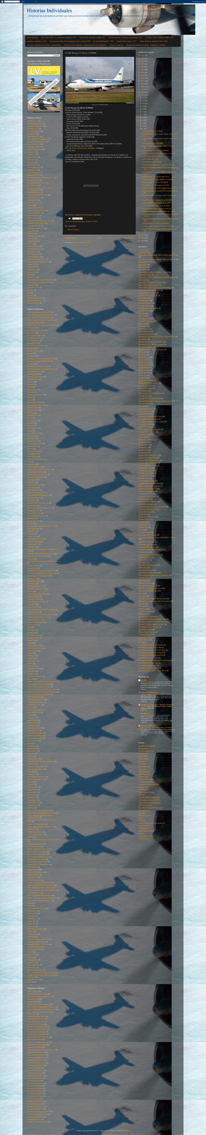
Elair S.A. (30, 591)
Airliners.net (142, 761)
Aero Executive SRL (34, 338)
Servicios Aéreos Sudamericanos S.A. (40, 280)
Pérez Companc (32, 787)
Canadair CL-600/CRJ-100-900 (149, 398)
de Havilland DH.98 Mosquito (148, 663)
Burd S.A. (30, 523)
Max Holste (142, 562)
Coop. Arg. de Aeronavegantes (37, 556)
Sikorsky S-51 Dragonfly (146, 616)
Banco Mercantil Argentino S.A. (37, 503)
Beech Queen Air (144, 331)
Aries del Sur (31, 464)
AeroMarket (145, 713)
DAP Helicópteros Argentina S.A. (38, 576)
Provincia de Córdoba (34, 1073)
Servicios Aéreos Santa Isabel (37, 862)
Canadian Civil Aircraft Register (148, 784)
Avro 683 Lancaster (145, 303)
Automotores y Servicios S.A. (37, 474)
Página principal (32, 37)
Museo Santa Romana (35, 1039)
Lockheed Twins (143, 552)
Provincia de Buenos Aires (36, 1063)
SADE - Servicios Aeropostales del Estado (41, 813)
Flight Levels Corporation (35, 622)
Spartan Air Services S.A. (35, 872)
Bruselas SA (31, 518)
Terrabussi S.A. (32, 918)
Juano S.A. (31, 239)
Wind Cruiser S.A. (33, 303)
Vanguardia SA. (32, 960)
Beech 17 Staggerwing (146, 321)
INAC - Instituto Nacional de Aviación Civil (41, 1009)
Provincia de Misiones (34, 1091)
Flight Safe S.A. (32, 200)
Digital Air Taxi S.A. (33, 175)
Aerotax (30, 400)
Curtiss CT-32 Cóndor (145, 427)
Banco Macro (31, 500)
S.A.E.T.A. (30, 808)
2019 (143, 75)
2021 (143, 69)
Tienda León (31, 924)
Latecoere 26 (142, 522)
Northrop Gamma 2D (145, 578)
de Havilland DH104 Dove (147, 665)
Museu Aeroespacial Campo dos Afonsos (41, 1050)
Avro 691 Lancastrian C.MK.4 (148, 308)
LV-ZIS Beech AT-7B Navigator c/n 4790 (155, 185)
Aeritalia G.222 (143, 252)
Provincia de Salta (33, 1099)
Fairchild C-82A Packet (146, 473)
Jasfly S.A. (30, 233)
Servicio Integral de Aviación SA (38, 849)
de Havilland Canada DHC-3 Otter (149, 647)
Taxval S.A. (31, 916)
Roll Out (144, 680)
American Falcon (33, 451)
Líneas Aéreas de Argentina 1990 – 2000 (153, 41)
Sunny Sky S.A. (32, 877)
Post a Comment (73, 229)
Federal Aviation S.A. (34, 620)
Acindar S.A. (31, 328)
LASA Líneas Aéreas (34, 697)
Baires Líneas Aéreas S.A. (36, 492)
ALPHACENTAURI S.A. (35, 123)
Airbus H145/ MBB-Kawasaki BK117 (150, 282)
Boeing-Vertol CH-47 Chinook (148, 383)
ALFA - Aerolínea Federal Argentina (39, 317)
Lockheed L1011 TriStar (146, 544)
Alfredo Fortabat (32, 441)
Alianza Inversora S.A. (34, 444)
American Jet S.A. (33, 144)
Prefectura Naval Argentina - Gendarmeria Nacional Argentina (85, 45)
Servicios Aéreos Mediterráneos (38, 857)
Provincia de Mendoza (34, 1088)
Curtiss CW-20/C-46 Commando (149, 429)
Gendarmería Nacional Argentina (38, 1004)
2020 (143, 72)
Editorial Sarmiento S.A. (35, 586)
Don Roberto (31, 584)
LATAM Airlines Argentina (35, 699)
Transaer (30, 931)
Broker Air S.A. (32, 165)
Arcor (29, 462)
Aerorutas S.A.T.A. (33, 131)
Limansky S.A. (32, 725)
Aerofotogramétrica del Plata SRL (38, 361)
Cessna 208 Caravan (145, 409)
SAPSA (29, 275)
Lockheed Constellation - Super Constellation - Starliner (157, 537)
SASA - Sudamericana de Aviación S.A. (40, 827)
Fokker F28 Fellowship (149, 692)
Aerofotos (30, 364)
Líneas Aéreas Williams (35, 735)
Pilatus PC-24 (143, 580)
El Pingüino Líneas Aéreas (36, 589)
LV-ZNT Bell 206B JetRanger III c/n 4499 (156, 206)
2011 (142, 235)
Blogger (127, 1130)
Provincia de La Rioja (34, 1086)
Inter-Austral (31, 671)
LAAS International (144, 805)
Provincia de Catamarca (35, 1065)
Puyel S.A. (30, 784)
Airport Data (142, 769)
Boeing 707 (142, 352)
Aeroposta (30, 392)
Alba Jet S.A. (31, 438)
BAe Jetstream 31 (144, 318)
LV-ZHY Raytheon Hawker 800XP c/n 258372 (157, 179)
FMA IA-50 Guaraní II (145, 471)
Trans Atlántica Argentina (35, 929)
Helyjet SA (30, 658)
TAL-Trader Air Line (34, 893)
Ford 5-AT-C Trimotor (145, 494)
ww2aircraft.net (143, 839)
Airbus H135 (142, 280)
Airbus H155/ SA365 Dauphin (148, 285)
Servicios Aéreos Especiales (36, 854)
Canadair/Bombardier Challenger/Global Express (155, 401)
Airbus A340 (142, 270)
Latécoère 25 (142, 525)
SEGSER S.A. (32, 277)
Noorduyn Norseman (145, 570)
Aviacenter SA (32, 480)
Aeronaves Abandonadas (146, 746)
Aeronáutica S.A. (33, 129)
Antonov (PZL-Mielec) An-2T (148, 295)
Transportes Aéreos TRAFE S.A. (38, 944)
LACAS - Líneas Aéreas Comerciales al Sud (42, 681)
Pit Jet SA (30, 782)
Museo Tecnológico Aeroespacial (38, 1042)
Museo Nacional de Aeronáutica (38, 1037)
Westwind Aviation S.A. (35, 300)
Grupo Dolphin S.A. (33, 645)
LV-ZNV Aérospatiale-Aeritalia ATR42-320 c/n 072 (159, 211)
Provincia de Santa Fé (34, 1109)
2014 (143, 89)
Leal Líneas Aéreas (33, 712)
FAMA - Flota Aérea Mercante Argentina (40, 614)
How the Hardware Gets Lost (150, 694)
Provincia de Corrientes (35, 1070)
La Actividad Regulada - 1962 (103, 41)
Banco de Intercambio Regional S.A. (39, 508)
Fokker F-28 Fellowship (146, 491)
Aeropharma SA (32, 389)
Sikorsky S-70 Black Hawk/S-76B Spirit (151, 624)
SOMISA (30, 837)
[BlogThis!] (75, 218)
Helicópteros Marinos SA (35, 228)
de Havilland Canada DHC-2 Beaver (150, 645)
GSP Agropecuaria (33, 635)
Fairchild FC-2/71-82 (145, 476)
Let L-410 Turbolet (144, 532)
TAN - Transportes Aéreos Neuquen (39, 895)
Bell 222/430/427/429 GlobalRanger (150, 342)
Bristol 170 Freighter (145, 388)
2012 (143, 95)
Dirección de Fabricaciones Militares (39, 996)
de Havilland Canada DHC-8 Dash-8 (150, 655)
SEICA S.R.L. (31, 829)
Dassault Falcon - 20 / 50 (146, 432)
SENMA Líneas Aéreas (35, 832)
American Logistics (33, 147)
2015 (143, 86)
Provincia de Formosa (34, 1078)
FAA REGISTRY (143, 790)
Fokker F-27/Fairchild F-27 (147, 488)
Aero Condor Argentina (35, 335)
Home (100, 238)
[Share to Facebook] (79, 218)
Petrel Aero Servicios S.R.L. (36, 259)
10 (143, 103)
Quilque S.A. (31, 264)
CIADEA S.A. (31, 531)
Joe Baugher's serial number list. (149, 800)
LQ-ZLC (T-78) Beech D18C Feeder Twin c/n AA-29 (159, 188)
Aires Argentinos (32, 428)
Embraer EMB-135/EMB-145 (148, 463)
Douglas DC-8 (143, 452)
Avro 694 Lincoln (144, 311)
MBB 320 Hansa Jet (145, 557)
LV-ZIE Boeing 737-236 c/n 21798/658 (155, 182)
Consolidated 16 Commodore (148, 419)
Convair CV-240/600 (145, 424)
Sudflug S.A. (31, 285)
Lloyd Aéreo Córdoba (34, 728)
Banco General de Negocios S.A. (38, 495)
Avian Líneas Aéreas (34, 485)
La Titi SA (30, 244)
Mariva (29, 743)
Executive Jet (31, 604)
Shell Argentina (32, 867)
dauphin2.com (143, 787)
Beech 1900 (142, 326)
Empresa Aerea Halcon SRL (36, 594)
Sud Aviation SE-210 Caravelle (148, 627)
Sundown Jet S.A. (33, 287)
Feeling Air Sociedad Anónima (37, 195)
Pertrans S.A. (31, 774)
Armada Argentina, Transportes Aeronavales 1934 (125, 37)
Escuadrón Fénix (33, 999)
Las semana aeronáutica (148, 715)
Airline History (143, 756)
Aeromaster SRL (33, 374)
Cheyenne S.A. (32, 170)
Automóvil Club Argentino (35, 477)
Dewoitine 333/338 (144, 434)
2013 (143, 92)
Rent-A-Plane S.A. (33, 802)
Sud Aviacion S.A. (33, 875)
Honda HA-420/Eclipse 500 (147, 509)
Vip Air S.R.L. (31, 967)
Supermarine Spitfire (145, 629)
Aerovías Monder (33, 410)
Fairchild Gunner (144, 478)
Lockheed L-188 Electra (146, 542)
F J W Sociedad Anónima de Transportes (41, 609)
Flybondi (30, 205)
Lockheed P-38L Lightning (147, 547)
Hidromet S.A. (32, 661)
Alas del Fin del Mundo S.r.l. (36, 141)
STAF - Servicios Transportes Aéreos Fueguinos (43, 839)
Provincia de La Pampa (35, 1083)
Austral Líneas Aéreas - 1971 (126, 41)
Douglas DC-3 (143, 445)
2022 (143, 67)
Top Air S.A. (31, 926)
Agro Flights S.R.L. (33, 136)
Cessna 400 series (144, 411)
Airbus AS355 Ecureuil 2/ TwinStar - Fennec (153, 272)
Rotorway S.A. (32, 269)
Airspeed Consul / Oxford (146, 293)
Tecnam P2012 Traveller (146, 632)
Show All (176, 737)
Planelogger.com (144, 810)
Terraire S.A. (31, 921)
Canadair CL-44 (143, 396)
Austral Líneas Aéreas (34, 472)
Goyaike (30, 643)
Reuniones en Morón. (147, 682)
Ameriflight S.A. (32, 454)
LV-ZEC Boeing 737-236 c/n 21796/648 (155, 150)
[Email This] (73, 218)
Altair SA (30, 449)
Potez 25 (141, 593)
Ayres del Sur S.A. (33, 490)
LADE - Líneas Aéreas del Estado (38, 684)
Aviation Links (143, 777)
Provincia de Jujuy (33, 1081)
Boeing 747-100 (143, 367)
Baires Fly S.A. (32, 157)
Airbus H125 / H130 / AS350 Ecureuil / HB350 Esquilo (156, 277)
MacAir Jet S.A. (32, 741)
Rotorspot (141, 813)
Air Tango (30, 423)
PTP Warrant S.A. (33, 254)
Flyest (29, 627)
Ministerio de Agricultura (35, 1024)
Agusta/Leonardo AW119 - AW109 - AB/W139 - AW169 (156, 259)
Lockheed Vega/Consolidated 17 (149, 555)
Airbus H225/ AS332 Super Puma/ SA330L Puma (154, 288)
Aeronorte (30, 382)
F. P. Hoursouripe (33, 612)
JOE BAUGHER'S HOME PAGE (149, 797)
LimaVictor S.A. (32, 723)
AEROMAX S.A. (32, 121)
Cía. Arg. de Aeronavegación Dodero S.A (41, 571)
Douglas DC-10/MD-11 (146, 440)
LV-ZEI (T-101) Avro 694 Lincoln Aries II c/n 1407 (158, 153)
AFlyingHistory (143, 748)
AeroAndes (31, 348)
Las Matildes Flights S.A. (35, 710)
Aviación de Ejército (116, 45)
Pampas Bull (31, 764)
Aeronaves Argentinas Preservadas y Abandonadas (44, 45)
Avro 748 (141, 313)
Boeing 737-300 (143, 360)
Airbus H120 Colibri (144, 275)
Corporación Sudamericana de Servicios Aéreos (43, 561)
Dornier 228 (142, 437)
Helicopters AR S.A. (34, 226)
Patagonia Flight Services (36, 766)
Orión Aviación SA (33, 759)
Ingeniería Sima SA (33, 669)
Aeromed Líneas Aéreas (35, 377)
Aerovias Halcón (32, 407)
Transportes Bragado (34, 947)
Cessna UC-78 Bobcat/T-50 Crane (150, 416)
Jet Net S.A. (31, 674)
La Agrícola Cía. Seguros (35, 702)
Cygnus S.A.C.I (32, 568)
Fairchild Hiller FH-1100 (146, 481)
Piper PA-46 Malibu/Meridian (148, 591)
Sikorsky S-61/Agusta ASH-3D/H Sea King (152, 622)
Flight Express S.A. (33, 197)
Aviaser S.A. (31, 154)
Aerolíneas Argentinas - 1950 (37, 41)
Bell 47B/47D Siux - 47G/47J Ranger (150, 344)
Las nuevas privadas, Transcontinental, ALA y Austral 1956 (70, 41)
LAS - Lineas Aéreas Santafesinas (38, 694)
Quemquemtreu (32, 792)
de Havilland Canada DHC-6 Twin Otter (151, 650)
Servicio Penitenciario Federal (37, 1122)
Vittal (29, 293)
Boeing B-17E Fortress (146, 380)
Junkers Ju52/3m (144, 519)
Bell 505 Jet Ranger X (145, 347)
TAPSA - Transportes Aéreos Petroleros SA (41, 898)
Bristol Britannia (143, 391)
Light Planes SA (32, 720)
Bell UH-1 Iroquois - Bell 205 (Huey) (150, 349)
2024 (143, 61)
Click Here (95, 104)
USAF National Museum (146, 831)
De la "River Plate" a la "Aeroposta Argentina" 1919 (58, 37)
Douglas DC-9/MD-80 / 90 (147, 458)
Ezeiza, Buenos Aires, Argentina (83, 148)
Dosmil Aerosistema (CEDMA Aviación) (40, 178)
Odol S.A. (30, 756)
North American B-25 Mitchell (148, 573)
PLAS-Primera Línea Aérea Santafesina (40, 761)
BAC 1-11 (141, 316)
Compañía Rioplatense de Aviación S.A (40, 553)
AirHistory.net (142, 754)
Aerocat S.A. (31, 356)
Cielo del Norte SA (33, 172)
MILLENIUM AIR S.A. (34, 249)
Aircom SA (30, 426)
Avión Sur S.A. (32, 487)
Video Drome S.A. (33, 965)
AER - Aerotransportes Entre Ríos (38, 312)
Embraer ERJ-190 (144, 468)
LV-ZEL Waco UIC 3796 (150, 159)
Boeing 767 (142, 378)
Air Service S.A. (32, 420)
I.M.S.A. (30, 663)
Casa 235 (141, 406)
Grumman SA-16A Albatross (147, 501)
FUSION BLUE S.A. (34, 192)
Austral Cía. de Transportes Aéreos (39, 469)
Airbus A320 (142, 264)
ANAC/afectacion (144, 772)
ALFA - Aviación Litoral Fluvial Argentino (40, 320)
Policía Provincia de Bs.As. (36, 1055)
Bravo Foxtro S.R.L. (34, 513)
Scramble (141, 820)
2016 (143, 84)
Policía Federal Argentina (35, 1052)
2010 (143, 238)
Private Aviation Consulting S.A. (38, 262)
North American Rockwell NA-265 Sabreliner (153, 575)
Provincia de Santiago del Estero (38, 1112)
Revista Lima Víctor (148, 726)
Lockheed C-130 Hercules (147, 535)
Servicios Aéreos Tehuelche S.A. (38, 864)
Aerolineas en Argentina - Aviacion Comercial (157, 705)
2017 (143, 81)
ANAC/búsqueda (144, 774)
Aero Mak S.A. (32, 343)
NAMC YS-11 (142, 567)
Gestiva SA (31, 640)
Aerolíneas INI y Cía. (34, 371)
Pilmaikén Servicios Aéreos (36, 777)
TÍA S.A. (30, 952)
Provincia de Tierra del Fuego (37, 1114)
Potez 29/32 (142, 596)
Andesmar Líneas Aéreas (36, 459)
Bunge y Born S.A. (33, 521)
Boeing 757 (142, 375)
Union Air (30, 957)
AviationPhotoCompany (146, 782)
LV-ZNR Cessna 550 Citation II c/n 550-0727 (157, 200)
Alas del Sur (31, 436)
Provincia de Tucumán (34, 1117)
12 (143, 97)
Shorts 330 (142, 606)
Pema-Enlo (31, 772)
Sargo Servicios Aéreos (35, 844)
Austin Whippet (143, 298)
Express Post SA (33, 607)
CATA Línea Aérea (33, 529)
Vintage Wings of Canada (147, 836)
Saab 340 (141, 604)
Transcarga (31, 936)
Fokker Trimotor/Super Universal (149, 486)
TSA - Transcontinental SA (36, 908)
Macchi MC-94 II (144, 560)
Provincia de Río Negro (35, 1096)
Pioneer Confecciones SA (36, 779)
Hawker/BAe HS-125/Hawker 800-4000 (151, 507)
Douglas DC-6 (143, 450)
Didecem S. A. (32, 578)
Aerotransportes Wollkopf (36, 405)
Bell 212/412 (142, 339)
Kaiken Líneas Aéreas (34, 676)
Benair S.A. (31, 160)
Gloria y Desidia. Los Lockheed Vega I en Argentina (157, 727)
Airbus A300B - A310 (145, 262)
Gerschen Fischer (33, 638)
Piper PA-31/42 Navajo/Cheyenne (149, 588)
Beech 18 (141, 324)
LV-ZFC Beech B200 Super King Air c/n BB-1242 (158, 165)
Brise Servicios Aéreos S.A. (36, 516)
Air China (144, 706)
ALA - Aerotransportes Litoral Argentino (40, 315)
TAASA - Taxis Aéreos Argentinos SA (39, 882)
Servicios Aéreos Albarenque (37, 851)
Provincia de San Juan (35, 1101)
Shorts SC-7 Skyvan (145, 611)
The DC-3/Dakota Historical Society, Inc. (152, 823)
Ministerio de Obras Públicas (37, 1029)
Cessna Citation (143, 414)
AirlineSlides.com (144, 766)
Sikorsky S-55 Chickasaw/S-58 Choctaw (151, 619)
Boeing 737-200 (91, 221)
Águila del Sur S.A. (33, 979)
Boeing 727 (142, 355)
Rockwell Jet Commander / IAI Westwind (152, 598)
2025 (143, 58)
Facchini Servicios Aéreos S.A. (37, 617)
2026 (143, 55)
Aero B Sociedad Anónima (36, 330)
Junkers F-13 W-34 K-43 (146, 517)
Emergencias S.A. (33, 180)
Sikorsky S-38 (143, 614)
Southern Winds (32, 870)
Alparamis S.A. (32, 446)
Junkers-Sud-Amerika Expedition (149, 802)
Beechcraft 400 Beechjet (146, 334)
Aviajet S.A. (31, 152)
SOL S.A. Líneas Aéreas (35, 834)
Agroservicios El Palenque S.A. (37, 139)
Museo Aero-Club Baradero (36, 1032)
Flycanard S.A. (32, 625)
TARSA (29, 903)
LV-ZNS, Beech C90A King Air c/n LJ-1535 (156, 203)
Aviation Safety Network (146, 779)
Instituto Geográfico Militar (36, 1016)
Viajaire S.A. (31, 962)
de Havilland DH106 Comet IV (148, 668)
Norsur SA (30, 754)
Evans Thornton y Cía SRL (36, 602)
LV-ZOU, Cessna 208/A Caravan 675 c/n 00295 (158, 226)
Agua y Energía (32, 991)
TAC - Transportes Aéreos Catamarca (40, 887)
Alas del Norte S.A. (33, 433)
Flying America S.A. (34, 208)
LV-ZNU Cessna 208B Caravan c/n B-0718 (156, 208)
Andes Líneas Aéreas (34, 149)
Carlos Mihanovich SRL (35, 539)
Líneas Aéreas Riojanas (35, 733)
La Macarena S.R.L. (34, 705)
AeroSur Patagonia (33, 351)
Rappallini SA (31, 267)
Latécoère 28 (142, 527)
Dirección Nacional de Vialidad (37, 994)
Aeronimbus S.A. (33, 379)
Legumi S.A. (31, 717)
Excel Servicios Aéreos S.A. (36, 183)
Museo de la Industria (34, 1047)
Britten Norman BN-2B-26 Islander (150, 393)
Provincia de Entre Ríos (35, 1075)
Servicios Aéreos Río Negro (36, 859)
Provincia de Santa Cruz (35, 1106)
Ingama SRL (31, 231)
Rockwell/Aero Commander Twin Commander (153, 601)
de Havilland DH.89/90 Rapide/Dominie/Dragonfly (155, 660)
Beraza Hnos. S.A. (33, 510)
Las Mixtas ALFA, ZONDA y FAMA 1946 (159, 37)
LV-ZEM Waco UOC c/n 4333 (152, 162)
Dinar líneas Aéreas (34, 581)
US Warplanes (143, 828)
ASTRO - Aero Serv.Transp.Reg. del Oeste (41, 325)
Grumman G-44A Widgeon (147, 496)
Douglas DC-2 (143, 442)
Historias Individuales (49, 10)
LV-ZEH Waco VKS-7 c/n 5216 (152, 156)
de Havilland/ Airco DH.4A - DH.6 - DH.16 (152, 671)
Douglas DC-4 (143, 447)
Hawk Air (30, 653)
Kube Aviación (32, 241)
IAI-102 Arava (143, 514)
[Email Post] (69, 218)
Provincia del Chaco (34, 1119)
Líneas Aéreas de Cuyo (35, 738)
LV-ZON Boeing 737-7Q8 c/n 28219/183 (155, 223)
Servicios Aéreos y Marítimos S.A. (38, 282)
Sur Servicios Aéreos (34, 880)
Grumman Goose (144, 499)
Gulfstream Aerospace (146, 504)
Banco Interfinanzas (34, 498)
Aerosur (30, 397)
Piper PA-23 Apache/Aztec (147, 586)
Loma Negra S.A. (33, 730)
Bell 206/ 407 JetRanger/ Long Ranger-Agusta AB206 (156, 337)
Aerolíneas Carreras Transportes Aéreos (41, 369)
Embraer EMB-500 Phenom (147, 465)
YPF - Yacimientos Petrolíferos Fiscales (40, 972)
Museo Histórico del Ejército (36, 1034)
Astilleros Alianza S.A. (34, 467)
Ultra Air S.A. (31, 955)
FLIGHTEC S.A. (32, 185)
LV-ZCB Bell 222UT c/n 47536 (152, 131)
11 (143, 100)
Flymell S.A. (31, 630)
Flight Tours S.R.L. (33, 202)
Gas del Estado (32, 1002)
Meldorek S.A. (32, 748)
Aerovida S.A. (32, 134)
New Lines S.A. (32, 251)
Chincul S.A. (31, 547)
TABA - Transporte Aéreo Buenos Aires (40, 885)
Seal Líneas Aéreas (34, 846)
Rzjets (140, 818)
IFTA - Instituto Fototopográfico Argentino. (41, 1007)
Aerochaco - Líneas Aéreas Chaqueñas (40, 359)
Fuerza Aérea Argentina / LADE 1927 (92, 37)
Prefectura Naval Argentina (36, 1057)
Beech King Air (143, 329)
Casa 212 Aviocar (144, 403)
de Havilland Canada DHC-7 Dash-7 (150, 652)
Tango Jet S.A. (32, 913)
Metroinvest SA (32, 751)
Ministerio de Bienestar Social (37, 1027)
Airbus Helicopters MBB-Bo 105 (149, 290)
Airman (29, 431)
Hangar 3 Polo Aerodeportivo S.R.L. (39, 220)
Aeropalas (30, 384)
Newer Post (70, 238)
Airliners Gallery (143, 759)
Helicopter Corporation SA (36, 223)
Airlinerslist (142, 764)
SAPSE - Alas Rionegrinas (36, 824)
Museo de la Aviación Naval (36, 1044)
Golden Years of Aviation (146, 792)
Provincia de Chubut (34, 1068)
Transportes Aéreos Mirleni (36, 942)
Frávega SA (31, 632)
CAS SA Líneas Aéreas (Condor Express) (41, 526)
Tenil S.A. (30, 290)
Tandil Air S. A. (32, 911)
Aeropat (30, 387)
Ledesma (30, 715)
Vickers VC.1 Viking (145, 637)
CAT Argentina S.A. (33, 167)
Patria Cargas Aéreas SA (35, 769)
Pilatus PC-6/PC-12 (144, 583)
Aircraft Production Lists (146, 751)
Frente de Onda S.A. (34, 213)
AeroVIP (30, 353)
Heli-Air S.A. (31, 656)
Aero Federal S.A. (33, 341)
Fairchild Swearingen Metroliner (149, 483)
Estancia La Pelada (33, 599)
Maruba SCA (31, 746)
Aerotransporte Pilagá (34, 402)
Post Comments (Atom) (82, 242)
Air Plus (30, 418)
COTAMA (30, 534)
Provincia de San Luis (34, 1104)
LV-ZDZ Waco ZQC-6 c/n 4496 (152, 143)
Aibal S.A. (30, 413)
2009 (143, 241)
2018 (143, 78)
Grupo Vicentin (32, 651)
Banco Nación (32, 505)
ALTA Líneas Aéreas (34, 322)
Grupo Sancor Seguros (35, 648)
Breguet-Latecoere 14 (145, 386)
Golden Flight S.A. (33, 215)
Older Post (129, 238)
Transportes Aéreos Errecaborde (38, 939)
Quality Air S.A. (32, 790)
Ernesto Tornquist (33, 596)
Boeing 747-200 (143, 370)
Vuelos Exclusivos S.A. (35, 298)
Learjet (140, 530)
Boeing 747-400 (143, 373)
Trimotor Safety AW (33, 949)
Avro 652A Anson (144, 301)
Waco (140, 642)
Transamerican (32, 934)
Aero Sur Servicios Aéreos (36, 346)
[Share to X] (77, 218)
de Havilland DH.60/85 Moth (148, 658)
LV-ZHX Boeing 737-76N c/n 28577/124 (155, 177)
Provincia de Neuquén (34, 1093)
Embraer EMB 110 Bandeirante (149, 460)
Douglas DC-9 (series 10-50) (148, 455)
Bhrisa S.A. (31, 162)
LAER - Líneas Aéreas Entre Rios (38, 687)
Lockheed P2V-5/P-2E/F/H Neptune (150, 549)
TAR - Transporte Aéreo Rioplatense (39, 900)
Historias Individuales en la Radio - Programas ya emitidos (146, 45)
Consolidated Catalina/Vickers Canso (151, 422)
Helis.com (141, 795)
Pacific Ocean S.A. (33, 256)
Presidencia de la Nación (35, 1060)
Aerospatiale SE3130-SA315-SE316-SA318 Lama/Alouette (158, 255)
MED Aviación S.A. (33, 246)
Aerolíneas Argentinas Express (37, 366)
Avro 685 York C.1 (144, 306)
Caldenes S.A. (32, 536)
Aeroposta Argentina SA (35, 395)
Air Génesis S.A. (32, 415)
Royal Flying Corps (144, 815)
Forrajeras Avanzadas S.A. (36, 210)
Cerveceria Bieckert (34, 541)
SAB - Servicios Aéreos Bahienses (38, 810)
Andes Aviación (32, 456)
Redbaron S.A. (32, 800)
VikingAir (141, 833)
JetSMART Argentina (34, 236)
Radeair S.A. (31, 795)
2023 (143, 64)
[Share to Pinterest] (81, 218)
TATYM (29, 906)
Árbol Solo (30, 982)
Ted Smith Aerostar (144, 635)
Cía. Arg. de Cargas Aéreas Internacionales (42, 573)
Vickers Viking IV (144, 640)
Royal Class (31, 272)
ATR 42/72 (142, 250)
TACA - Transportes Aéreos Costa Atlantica (41, 890)
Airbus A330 (142, 267)
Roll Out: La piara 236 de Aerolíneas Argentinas (84, 215)
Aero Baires (31, 333)
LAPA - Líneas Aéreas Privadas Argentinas (41, 692)
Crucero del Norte (33, 566)
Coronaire (30, 559)
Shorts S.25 (142, 609)
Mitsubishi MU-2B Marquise (147, 565)
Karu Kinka (31, 679)
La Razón (30, 707)
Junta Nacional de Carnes (36, 1019)
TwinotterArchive (144, 826)
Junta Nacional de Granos (36, 1021)
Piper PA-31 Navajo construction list (150, 808)
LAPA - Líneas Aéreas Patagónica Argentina (42, 689)
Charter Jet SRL (32, 544)
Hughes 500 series (144, 512)
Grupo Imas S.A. (33, 218)
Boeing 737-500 (143, 362)
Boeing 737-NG (143, 365)
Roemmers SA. (32, 805)
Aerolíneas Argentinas (77, 221)
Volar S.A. (30, 295)
